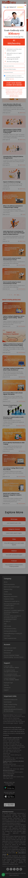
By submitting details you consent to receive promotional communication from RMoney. (15, 77)
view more (11, 79)
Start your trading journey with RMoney (14, 84)
